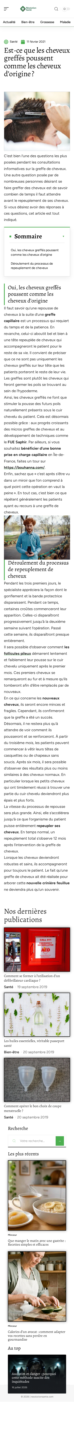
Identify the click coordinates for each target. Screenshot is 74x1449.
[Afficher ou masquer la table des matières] (53, 236)
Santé (8, 987)
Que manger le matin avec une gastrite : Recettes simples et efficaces (37, 1242)
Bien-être (11, 1052)
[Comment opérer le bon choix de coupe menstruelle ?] (37, 1080)
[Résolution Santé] (28, 9)
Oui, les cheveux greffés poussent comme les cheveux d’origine (35, 252)
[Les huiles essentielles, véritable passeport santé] (37, 1014)
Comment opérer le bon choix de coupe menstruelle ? (32, 1108)
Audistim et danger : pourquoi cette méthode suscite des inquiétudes (34, 1377)
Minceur (12, 1235)
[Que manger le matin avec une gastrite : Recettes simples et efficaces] (37, 1195)
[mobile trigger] (7, 9)
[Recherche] (56, 9)
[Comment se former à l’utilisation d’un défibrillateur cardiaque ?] (37, 949)
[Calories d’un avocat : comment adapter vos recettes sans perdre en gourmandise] (37, 1286)
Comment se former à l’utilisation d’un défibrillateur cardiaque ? (32, 978)
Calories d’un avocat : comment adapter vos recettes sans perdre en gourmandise (36, 1335)
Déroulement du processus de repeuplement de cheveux (32, 266)
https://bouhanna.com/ (24, 467)
